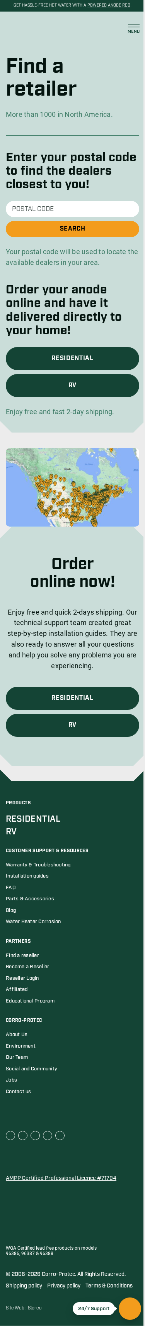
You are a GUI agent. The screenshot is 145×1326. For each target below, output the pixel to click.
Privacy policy (63, 1285)
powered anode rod (108, 5)
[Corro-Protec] (25, 29)
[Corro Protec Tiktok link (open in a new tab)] (60, 1135)
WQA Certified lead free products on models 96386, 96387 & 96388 (51, 1251)
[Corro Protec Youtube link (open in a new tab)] (35, 1135)
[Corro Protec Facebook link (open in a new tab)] (10, 1135)
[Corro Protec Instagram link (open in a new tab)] (47, 1135)
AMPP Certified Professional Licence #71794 (61, 1178)
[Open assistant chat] (130, 1308)
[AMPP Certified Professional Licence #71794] (44, 1158)
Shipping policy (24, 1285)
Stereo (35, 1308)
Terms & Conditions (109, 1285)
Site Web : (17, 1308)
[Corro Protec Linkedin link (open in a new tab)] (22, 1135)
